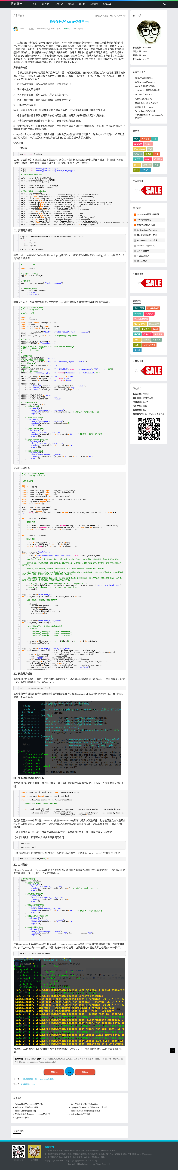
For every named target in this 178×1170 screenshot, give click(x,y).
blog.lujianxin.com (85, 1164)
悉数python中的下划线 (80, 1114)
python (137, 164)
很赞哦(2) (53, 1072)
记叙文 (148, 144)
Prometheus (139, 149)
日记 (156, 164)
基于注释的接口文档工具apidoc (84, 1104)
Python (66, 29)
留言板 (71, 4)
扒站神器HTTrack (28, 1084)
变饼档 (146, 339)
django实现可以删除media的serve (85, 1111)
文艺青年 (138, 159)
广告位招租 (138, 181)
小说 (150, 149)
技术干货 (59, 4)
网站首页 (113, 16)
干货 (136, 138)
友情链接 (94, 4)
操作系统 (147, 164)
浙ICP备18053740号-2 (62, 1161)
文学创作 (46, 4)
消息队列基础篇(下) (143, 99)
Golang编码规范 (144, 219)
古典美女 (149, 313)
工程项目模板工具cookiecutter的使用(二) (38, 1079)
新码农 (137, 339)
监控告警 (138, 144)
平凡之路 (158, 334)
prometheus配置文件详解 (148, 214)
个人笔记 (145, 138)
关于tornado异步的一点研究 (27, 1107)
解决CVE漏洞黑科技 (144, 78)
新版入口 (107, 4)
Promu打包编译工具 (143, 94)
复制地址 (85, 1072)
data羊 (155, 329)
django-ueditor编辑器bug (25, 1111)
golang (148, 159)
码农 (136, 170)
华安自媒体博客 (141, 319)
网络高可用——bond (144, 107)
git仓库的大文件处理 (146, 225)
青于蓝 (137, 350)
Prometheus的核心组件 (145, 111)
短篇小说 (138, 154)
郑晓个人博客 (149, 345)
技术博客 (158, 159)
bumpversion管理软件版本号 (147, 90)
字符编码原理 (143, 256)
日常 (156, 154)
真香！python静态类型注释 (146, 103)
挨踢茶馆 (147, 334)
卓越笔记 (145, 329)
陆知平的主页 (153, 308)
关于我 (82, 4)
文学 (154, 138)
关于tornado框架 (22, 1117)
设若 (136, 329)
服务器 (148, 154)
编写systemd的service (145, 82)
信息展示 (16, 3)
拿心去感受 (142, 261)
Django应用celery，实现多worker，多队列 (89, 1107)
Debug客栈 (154, 324)
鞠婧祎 (137, 334)
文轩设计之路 (140, 324)
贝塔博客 (156, 339)
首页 (35, 4)
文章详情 (121, 16)
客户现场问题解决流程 (147, 235)
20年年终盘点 (143, 251)
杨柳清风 (138, 313)
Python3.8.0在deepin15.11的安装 (29, 1104)
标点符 (137, 345)
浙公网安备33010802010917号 (84, 1161)
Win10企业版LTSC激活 (145, 86)
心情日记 (145, 170)
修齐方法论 (139, 308)
